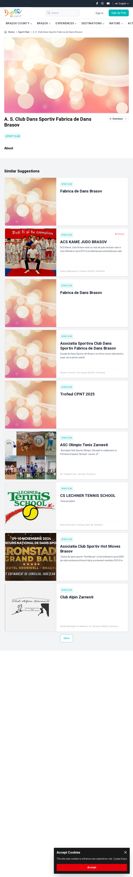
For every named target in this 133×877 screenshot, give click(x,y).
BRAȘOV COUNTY (18, 23)
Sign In (99, 13)
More (67, 638)
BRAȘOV (43, 23)
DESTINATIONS (92, 23)
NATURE (115, 23)
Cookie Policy (120, 858)
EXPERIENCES (65, 23)
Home (11, 32)
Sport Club (23, 32)
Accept (91, 867)
